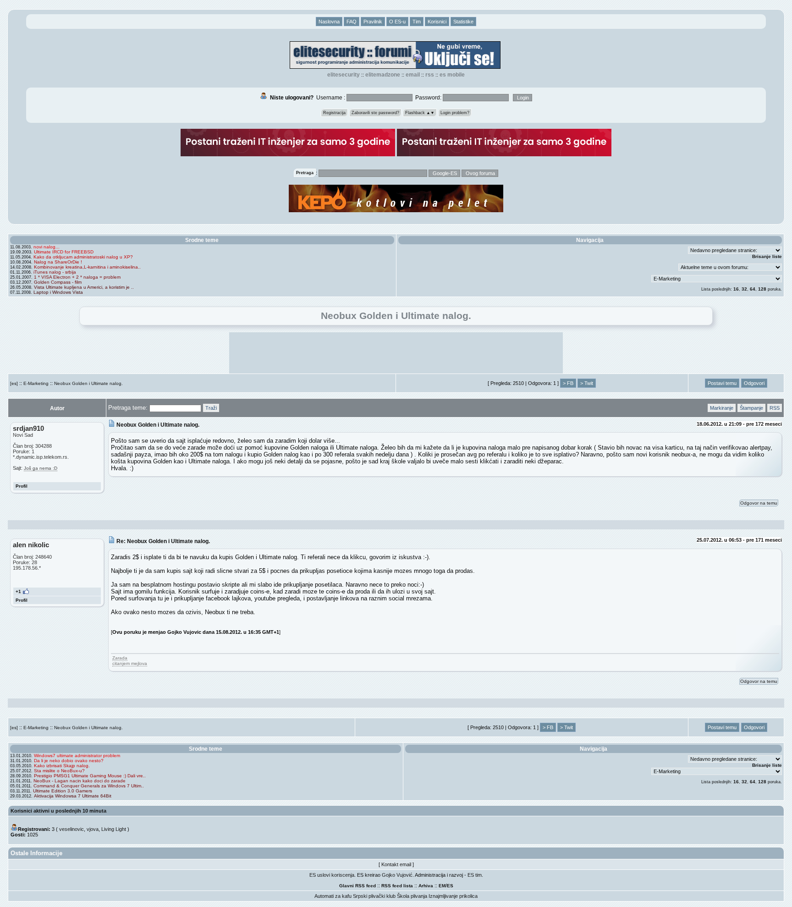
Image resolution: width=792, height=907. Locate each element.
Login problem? (454, 112)
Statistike (463, 21)
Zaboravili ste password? (375, 112)
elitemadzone (382, 74)
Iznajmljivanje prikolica (453, 896)
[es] (14, 383)
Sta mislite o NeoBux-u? (59, 770)
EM (442, 885)
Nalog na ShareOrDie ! (58, 261)
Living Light (113, 829)
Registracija (334, 112)
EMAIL (413, 74)
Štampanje (751, 408)
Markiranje (721, 408)
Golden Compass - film (58, 282)
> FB (568, 383)
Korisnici (437, 21)
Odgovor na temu (758, 503)
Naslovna (329, 21)
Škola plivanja (412, 896)
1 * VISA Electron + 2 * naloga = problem (77, 277)
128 (762, 288)
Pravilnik (372, 21)
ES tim (475, 875)
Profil (22, 486)
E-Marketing (36, 383)
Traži (211, 408)
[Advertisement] (396, 353)
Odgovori (754, 383)
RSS (429, 74)
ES (450, 885)
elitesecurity (343, 74)
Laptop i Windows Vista (58, 292)
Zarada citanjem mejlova (129, 660)
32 (744, 288)
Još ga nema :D (40, 468)
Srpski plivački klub (374, 896)
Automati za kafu (333, 896)
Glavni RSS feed (357, 885)
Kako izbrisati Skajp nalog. (62, 765)
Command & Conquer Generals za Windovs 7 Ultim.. (88, 785)
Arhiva (425, 885)
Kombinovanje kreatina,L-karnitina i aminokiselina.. (87, 266)
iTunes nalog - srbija (54, 272)
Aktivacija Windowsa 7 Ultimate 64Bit (72, 795)
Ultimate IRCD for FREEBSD (64, 251)
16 (736, 288)
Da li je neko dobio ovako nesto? (69, 760)
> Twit (586, 383)
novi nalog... (46, 246)
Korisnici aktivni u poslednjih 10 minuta (58, 811)
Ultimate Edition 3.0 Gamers (62, 790)
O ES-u (397, 21)
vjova (93, 829)
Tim (416, 21)
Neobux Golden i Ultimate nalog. (88, 383)
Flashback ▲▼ (419, 112)
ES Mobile (452, 74)
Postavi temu (722, 383)
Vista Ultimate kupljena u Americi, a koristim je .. (84, 287)
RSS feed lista (397, 885)
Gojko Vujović (397, 875)
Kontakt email (396, 864)
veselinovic (71, 829)
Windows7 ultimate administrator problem (77, 755)
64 (752, 288)
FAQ (351, 21)
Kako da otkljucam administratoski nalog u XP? (83, 256)
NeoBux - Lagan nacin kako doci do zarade (79, 780)
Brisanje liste (767, 256)
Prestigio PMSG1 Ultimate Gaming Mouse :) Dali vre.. (90, 775)
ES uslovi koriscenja (331, 875)
